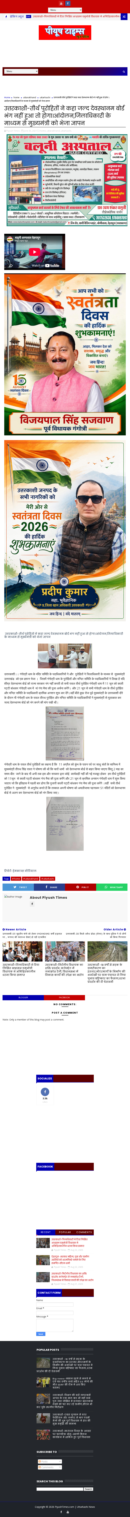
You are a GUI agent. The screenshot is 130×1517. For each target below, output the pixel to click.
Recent (46, 1232)
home (16, 97)
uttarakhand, (53, 130)
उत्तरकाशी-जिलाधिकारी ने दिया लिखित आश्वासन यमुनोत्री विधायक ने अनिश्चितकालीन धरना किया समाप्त (21, 970)
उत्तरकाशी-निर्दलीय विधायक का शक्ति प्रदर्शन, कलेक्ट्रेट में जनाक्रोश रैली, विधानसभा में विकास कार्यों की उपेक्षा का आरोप (64, 970)
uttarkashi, (66, 130)
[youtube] (61, 3)
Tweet (23, 887)
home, (43, 130)
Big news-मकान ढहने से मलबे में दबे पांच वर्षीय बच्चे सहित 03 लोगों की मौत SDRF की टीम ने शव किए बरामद (73, 1383)
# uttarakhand (30, 878)
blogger (23, 997)
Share (53, 887)
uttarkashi (45, 97)
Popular (65, 1232)
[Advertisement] (65, 53)
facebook (64, 997)
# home (16, 878)
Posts (44, 1461)
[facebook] (67, 3)
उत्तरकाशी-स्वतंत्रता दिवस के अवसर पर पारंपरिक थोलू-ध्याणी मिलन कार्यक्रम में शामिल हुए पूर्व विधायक (72, 1434)
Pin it (85, 887)
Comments (84, 1232)
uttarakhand (29, 97)
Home (7, 97)
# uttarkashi (47, 878)
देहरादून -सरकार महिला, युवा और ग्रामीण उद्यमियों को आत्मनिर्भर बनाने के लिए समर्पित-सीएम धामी (70, 1260)
